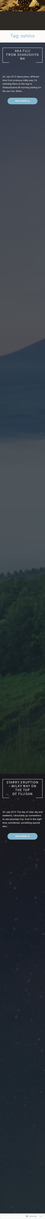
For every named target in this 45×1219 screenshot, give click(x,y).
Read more (18, 102)
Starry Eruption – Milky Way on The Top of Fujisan (22, 788)
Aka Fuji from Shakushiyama (22, 55)
